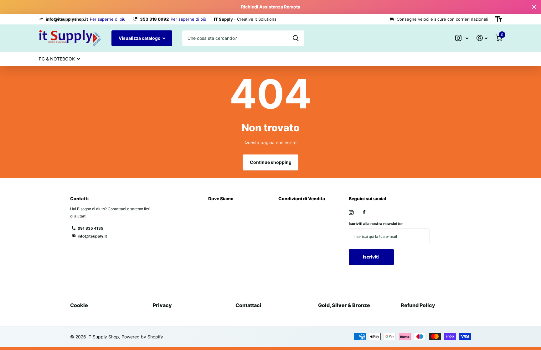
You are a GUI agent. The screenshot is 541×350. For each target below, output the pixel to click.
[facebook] (364, 212)
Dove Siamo (221, 198)
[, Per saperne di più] (462, 38)
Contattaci (248, 305)
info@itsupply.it (92, 236)
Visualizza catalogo (140, 38)
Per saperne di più (108, 19)
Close (534, 7)
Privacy (162, 305)
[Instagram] (351, 212)
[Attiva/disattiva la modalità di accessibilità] (498, 19)
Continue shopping (270, 162)
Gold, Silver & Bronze (344, 305)
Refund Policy (418, 305)
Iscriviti (371, 256)
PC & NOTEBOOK (57, 58)
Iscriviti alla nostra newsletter (376, 223)
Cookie (79, 305)
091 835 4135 (90, 228)
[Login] (482, 38)
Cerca (295, 38)
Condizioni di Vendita (301, 198)
